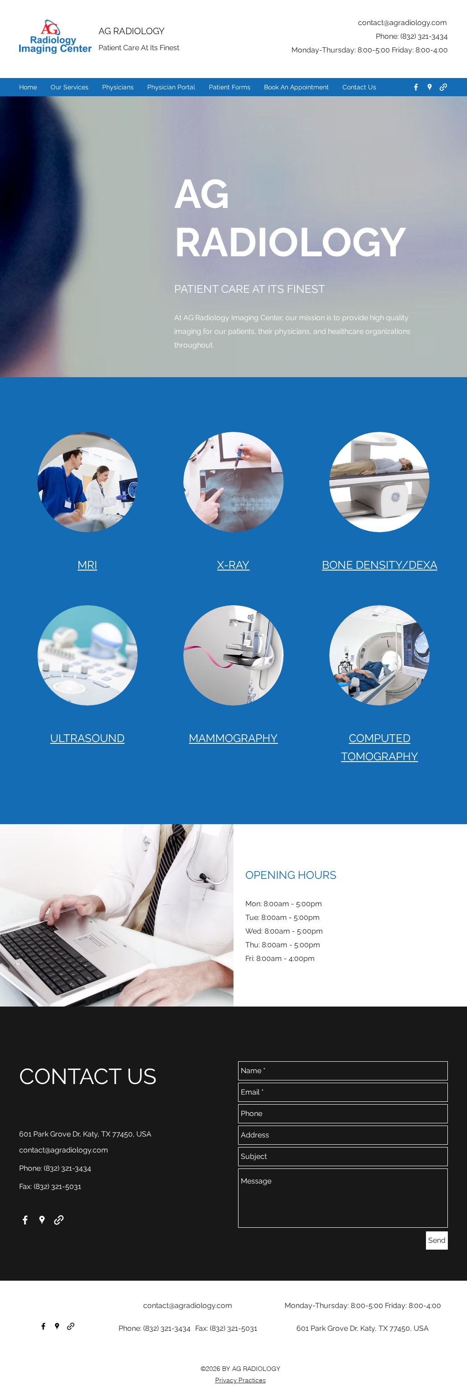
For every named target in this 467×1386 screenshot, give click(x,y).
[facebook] (415, 87)
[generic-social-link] (443, 87)
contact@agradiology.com (402, 22)
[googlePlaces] (429, 87)
